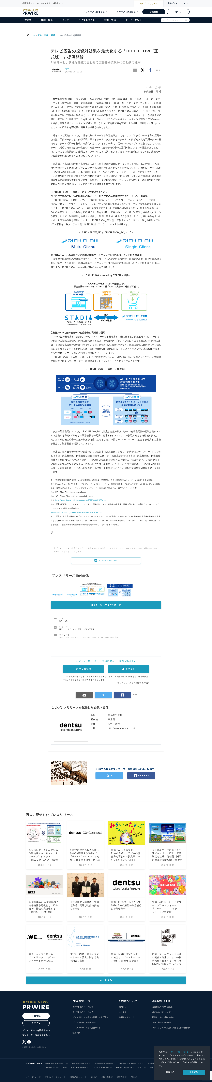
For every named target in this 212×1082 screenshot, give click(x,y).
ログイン (178, 12)
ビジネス (26, 20)
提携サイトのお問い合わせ (163, 1017)
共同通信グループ (126, 1017)
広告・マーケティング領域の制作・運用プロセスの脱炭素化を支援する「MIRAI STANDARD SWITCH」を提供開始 (167, 960)
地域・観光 (46, 20)
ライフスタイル (87, 20)
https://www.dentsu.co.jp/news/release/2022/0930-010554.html (81, 500)
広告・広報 (43, 35)
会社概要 (122, 1012)
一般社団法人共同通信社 (55, 1064)
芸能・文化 (110, 20)
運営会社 (120, 1077)
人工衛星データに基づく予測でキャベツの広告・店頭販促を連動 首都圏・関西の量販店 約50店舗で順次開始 (167, 856)
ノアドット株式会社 (101, 1068)
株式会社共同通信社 (80, 1064)
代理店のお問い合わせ (161, 1012)
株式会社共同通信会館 (104, 1064)
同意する (194, 1072)
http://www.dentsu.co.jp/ (121, 728)
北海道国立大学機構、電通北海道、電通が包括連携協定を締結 (84, 905)
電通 (53, 35)
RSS (133, 1077)
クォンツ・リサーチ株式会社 (75, 1068)
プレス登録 (84, 669)
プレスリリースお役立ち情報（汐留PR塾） (91, 1017)
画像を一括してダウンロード (106, 605)
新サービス (63, 621)
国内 (149, 3)
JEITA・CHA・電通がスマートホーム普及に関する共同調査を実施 (84, 957)
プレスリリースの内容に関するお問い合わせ (171, 1028)
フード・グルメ (133, 20)
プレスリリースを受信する (123, 12)
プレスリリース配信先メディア (86, 1022)
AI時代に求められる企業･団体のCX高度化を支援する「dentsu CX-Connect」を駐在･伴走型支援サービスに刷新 (85, 856)
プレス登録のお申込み (161, 1022)
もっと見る (106, 980)
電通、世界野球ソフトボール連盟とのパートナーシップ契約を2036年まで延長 (125, 957)
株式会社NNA (51, 1068)
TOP (32, 35)
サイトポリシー (32, 1077)
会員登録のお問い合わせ (162, 1007)
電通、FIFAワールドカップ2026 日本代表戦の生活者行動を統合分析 (126, 905)
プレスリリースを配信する (92, 12)
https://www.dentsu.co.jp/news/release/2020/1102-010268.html (77, 512)
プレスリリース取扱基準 (101, 1077)
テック (65, 20)
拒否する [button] (170, 1072)
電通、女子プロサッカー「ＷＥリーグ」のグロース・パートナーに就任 (42, 957)
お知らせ (122, 1007)
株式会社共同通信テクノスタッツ (129, 1068)
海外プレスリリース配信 (83, 1012)
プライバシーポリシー (181, 1052)
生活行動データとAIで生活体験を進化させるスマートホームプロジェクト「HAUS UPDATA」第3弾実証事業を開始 (43, 856)
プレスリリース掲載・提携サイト (87, 1028)
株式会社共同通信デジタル (130, 1064)
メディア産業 (89, 629)
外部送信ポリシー (77, 1077)
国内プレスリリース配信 (83, 1007)
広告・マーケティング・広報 (70, 629)
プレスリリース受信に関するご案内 (133, 683)
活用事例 (76, 1033)
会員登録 (154, 12)
